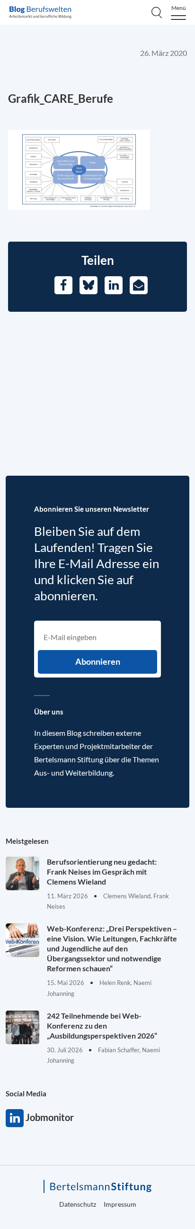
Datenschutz (77, 1204)
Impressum (120, 1204)
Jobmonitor (15, 1118)
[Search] (156, 12)
